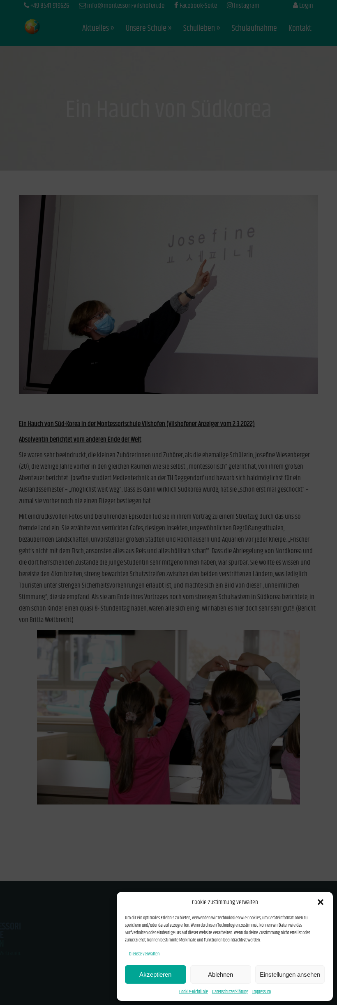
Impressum (261, 992)
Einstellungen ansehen (290, 974)
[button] (320, 902)
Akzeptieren (155, 974)
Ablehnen (220, 974)
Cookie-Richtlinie (193, 992)
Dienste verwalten (144, 954)
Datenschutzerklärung (230, 992)
